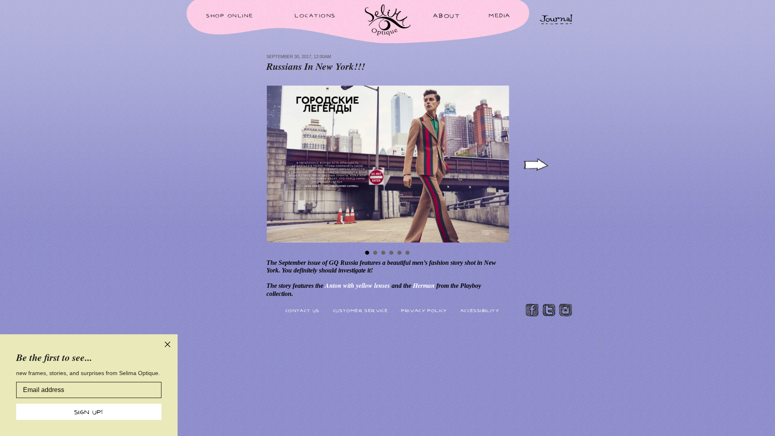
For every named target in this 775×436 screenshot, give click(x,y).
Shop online (229, 15)
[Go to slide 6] (408, 253)
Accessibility (480, 310)
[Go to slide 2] (375, 253)
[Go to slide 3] (383, 253)
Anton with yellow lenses (358, 285)
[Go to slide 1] (367, 253)
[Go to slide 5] (400, 253)
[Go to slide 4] (392, 253)
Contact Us (302, 310)
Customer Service (360, 310)
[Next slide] (535, 164)
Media (500, 15)
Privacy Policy (424, 310)
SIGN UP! (88, 411)
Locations (315, 15)
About (447, 15)
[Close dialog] (167, 344)
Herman (424, 285)
